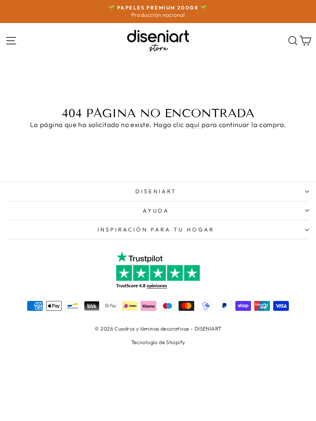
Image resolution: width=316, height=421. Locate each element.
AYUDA (156, 210)
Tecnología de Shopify (158, 342)
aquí (193, 124)
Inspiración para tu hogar (156, 229)
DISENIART (156, 191)
